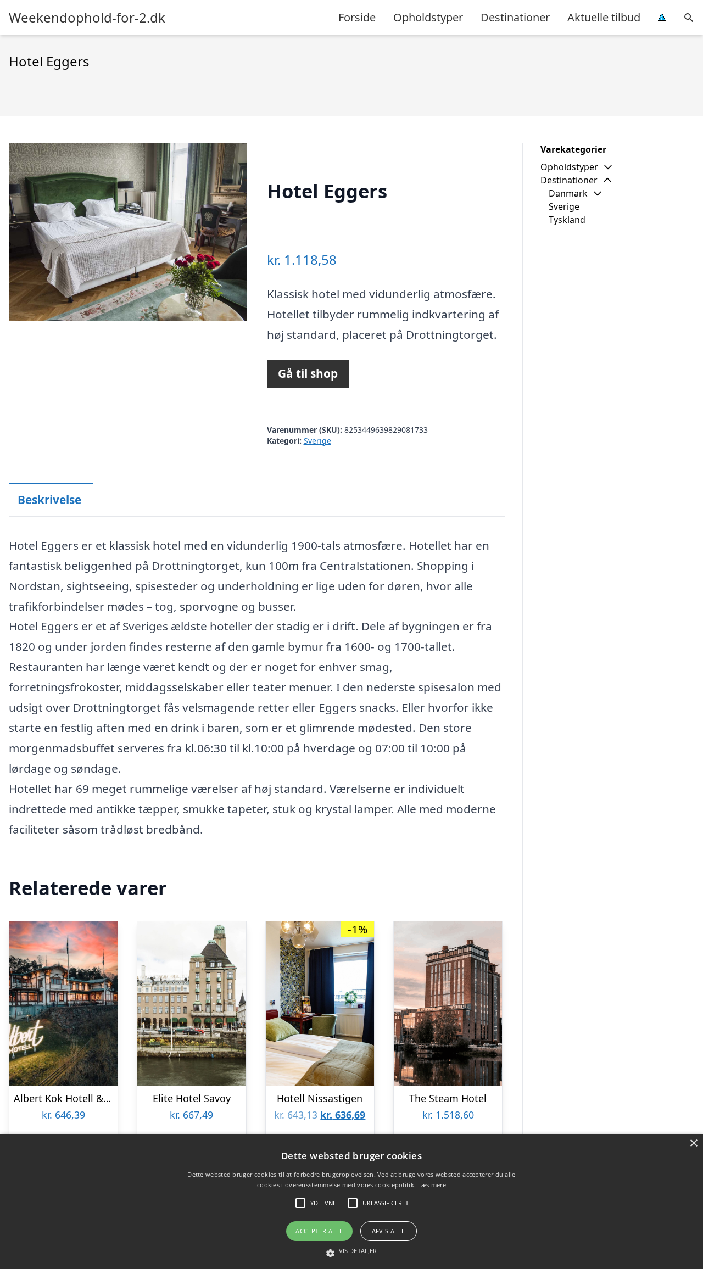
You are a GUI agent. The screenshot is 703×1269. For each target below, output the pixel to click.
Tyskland (567, 220)
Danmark (568, 193)
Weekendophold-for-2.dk (87, 17)
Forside (357, 17)
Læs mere (432, 1185)
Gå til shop (308, 373)
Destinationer (515, 17)
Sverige (317, 440)
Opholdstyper (428, 17)
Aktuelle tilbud (603, 17)
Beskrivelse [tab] (49, 499)
